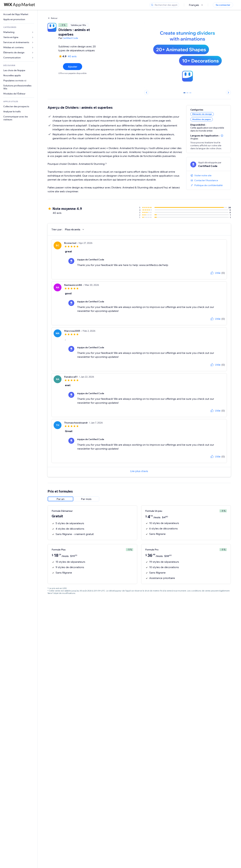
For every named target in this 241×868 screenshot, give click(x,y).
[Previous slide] (146, 92)
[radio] (60, 499)
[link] (18, 14)
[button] (222, 135)
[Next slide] (228, 92)
